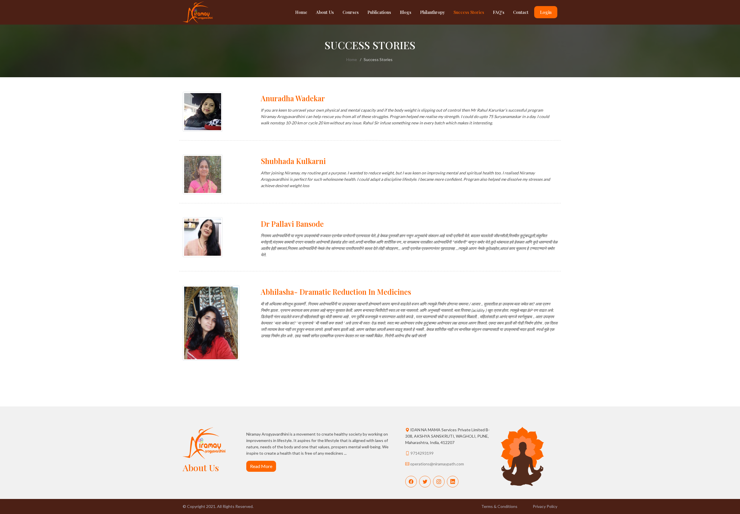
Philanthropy (432, 12)
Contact (520, 12)
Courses (351, 12)
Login (546, 12)
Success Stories (469, 12)
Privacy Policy (545, 506)
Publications (379, 12)
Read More (261, 466)
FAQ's (498, 12)
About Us (325, 12)
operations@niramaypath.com (437, 463)
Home (301, 12)
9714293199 (422, 453)
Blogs (405, 12)
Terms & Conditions (499, 506)
